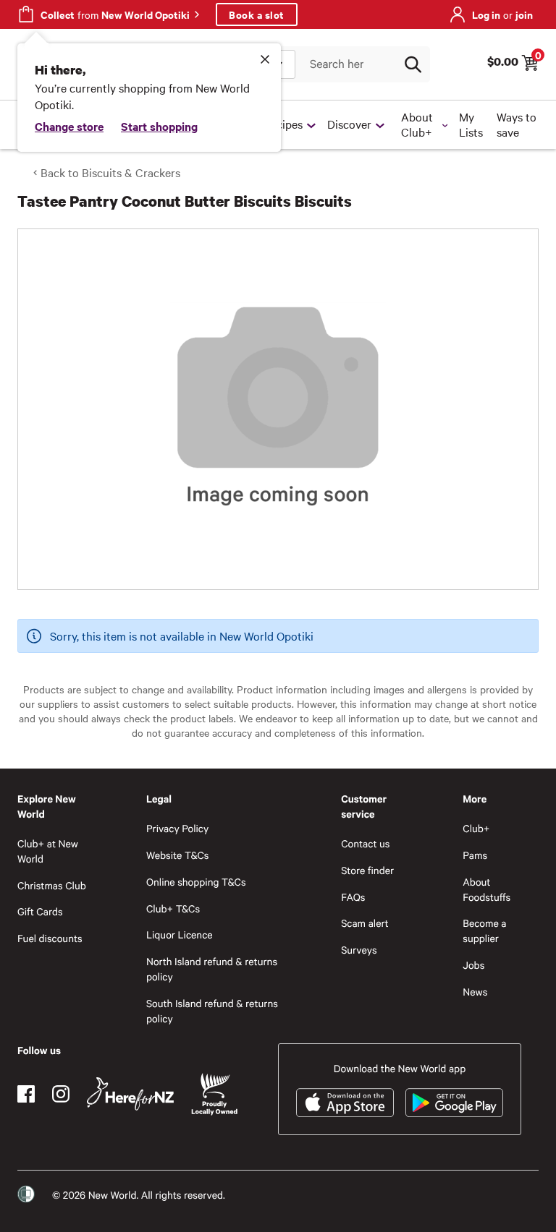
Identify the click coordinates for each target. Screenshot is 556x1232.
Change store (69, 126)
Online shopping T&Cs (196, 882)
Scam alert (365, 923)
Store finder (367, 870)
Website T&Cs (177, 855)
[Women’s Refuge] (26, 1194)
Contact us (365, 843)
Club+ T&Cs (173, 908)
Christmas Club (51, 885)
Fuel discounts (50, 938)
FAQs (353, 897)
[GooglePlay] (454, 1102)
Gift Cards (40, 911)
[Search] (412, 64)
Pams (475, 855)
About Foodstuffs (486, 889)
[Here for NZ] (130, 1094)
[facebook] (26, 1094)
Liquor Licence (179, 934)
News (475, 991)
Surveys (359, 950)
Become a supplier (484, 930)
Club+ (476, 828)
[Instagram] (61, 1094)
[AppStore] (345, 1102)
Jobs (473, 965)
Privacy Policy (177, 828)
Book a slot (257, 14)
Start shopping (159, 126)
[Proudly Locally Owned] (214, 1094)
